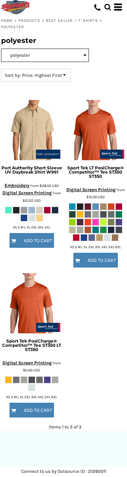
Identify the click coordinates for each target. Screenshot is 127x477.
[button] (107, 7)
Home (7, 20)
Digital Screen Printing (27, 192)
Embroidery (17, 185)
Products (29, 20)
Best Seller (59, 20)
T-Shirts (88, 20)
